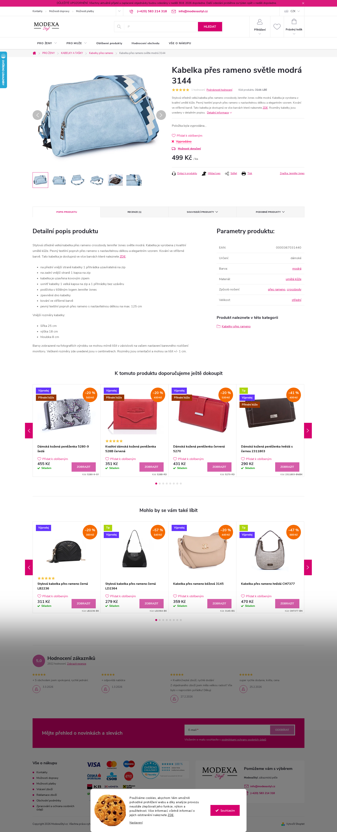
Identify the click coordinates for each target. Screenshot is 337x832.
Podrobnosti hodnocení (219, 89)
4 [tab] (167, 484)
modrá (296, 268)
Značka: (292, 173)
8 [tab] (181, 484)
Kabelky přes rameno (236, 326)
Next (308, 430)
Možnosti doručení (189, 148)
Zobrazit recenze (76, 664)
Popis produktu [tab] (66, 212)
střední (296, 300)
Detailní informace (218, 112)
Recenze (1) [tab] (134, 212)
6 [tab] (174, 484)
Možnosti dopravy (59, 11)
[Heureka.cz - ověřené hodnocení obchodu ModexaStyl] (165, 770)
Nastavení (136, 822)
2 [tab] (160, 484)
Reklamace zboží (46, 795)
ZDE (171, 815)
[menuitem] (47, 43)
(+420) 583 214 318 (262, 793)
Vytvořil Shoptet (295, 824)
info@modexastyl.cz (262, 786)
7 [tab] (177, 484)
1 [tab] (156, 484)
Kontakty (38, 11)
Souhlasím (228, 810)
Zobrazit (83, 467)
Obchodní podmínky (48, 800)
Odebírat (282, 730)
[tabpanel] (67, 430)
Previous (29, 430)
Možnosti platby (85, 11)
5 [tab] (170, 484)
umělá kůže (293, 279)
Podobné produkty (268, 212)
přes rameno (276, 289)
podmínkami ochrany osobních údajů (244, 739)
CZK (293, 11)
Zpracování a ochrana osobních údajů (55, 807)
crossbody (294, 289)
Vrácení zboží (44, 789)
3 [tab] (163, 484)
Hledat (210, 27)
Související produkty (200, 212)
